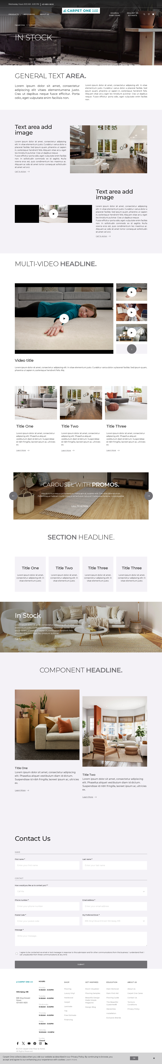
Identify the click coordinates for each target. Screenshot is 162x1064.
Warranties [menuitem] (111, 1009)
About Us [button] (44, 14)
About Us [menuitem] (131, 989)
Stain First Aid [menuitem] (112, 993)
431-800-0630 (48, 4)
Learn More (21, 450)
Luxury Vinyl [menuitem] (69, 993)
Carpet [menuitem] (67, 1002)
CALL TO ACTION (79, 506)
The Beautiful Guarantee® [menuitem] (112, 1003)
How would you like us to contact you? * (31, 885)
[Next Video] (132, 349)
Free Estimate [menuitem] (70, 1015)
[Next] (148, 496)
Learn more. (71, 1060)
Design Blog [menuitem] (90, 1007)
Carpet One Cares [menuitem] (135, 993)
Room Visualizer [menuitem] (92, 989)
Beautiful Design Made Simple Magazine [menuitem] (92, 1000)
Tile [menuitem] (65, 1011)
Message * (19, 930)
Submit (81, 964)
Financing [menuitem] (68, 1020)
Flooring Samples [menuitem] (92, 993)
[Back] (13, 496)
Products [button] (14, 14)
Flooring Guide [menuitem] (112, 998)
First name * (20, 859)
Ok (134, 1058)
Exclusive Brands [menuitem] (113, 1018)
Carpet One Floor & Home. (34, 1049)
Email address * (88, 900)
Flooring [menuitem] (67, 989)
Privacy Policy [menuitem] (133, 1009)
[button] (144, 14)
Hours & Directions (114, 14)
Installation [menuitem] (111, 1013)
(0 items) (153, 14)
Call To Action (20, 172)
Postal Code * (20, 915)
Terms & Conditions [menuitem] (132, 1003)
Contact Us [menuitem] (132, 998)
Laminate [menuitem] (68, 1006)
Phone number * (22, 900)
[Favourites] (149, 14)
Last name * (87, 859)
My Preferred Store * (90, 915)
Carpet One (20, 25)
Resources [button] (29, 14)
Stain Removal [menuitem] (112, 989)
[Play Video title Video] (132, 292)
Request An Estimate (132, 14)
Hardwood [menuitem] (68, 998)
